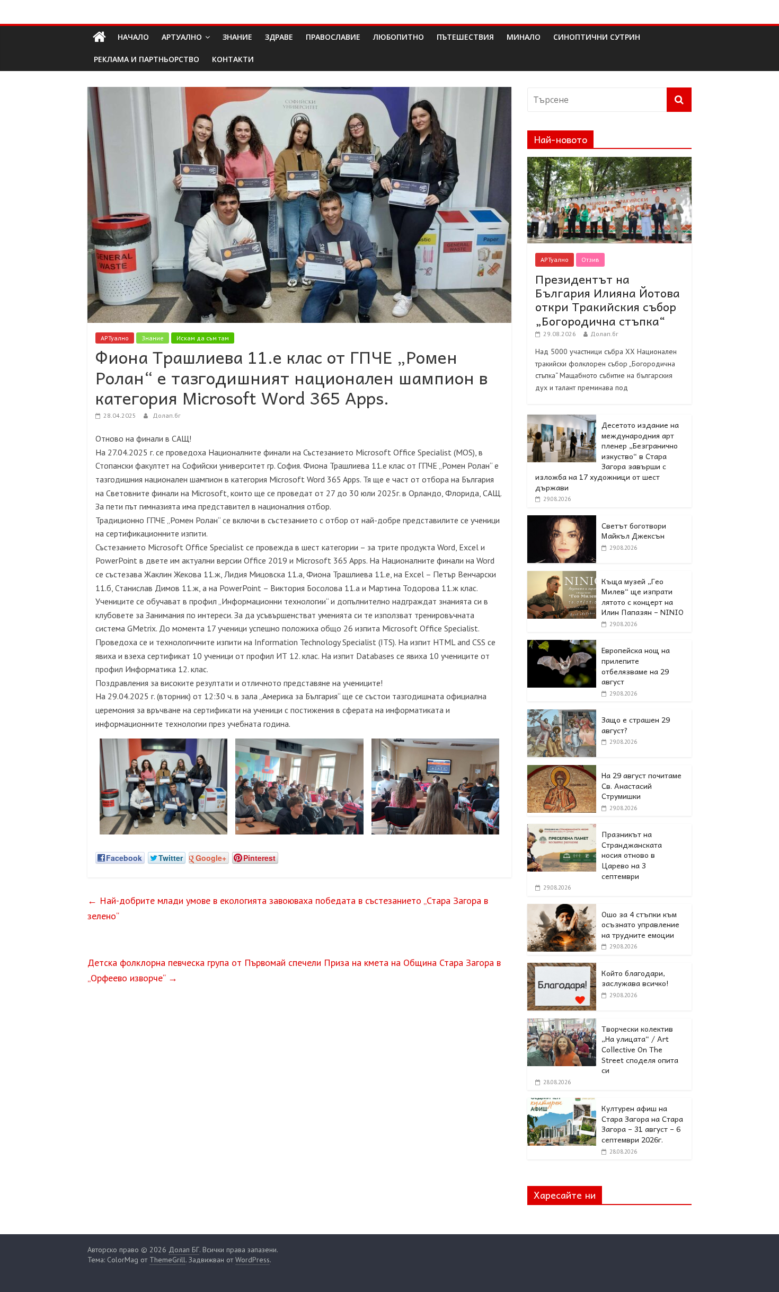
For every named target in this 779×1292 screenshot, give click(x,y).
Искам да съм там (202, 338)
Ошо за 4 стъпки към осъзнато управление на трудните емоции (640, 924)
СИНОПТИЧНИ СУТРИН (596, 37)
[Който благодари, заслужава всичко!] (561, 968)
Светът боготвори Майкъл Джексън (633, 531)
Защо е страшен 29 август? (635, 725)
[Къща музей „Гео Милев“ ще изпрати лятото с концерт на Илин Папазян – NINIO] (561, 577)
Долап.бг (167, 415)
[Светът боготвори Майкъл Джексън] (561, 521)
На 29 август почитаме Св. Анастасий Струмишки (641, 785)
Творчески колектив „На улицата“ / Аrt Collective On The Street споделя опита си (639, 1049)
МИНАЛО (524, 37)
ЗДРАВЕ (279, 37)
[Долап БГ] (99, 37)
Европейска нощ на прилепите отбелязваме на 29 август (635, 665)
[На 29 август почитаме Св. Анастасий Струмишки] (561, 771)
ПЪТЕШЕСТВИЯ (465, 37)
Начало (133, 37)
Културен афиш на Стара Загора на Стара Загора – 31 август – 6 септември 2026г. (642, 1123)
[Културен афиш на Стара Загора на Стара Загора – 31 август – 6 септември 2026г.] (561, 1104)
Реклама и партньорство (146, 59)
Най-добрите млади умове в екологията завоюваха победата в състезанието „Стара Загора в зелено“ (287, 908)
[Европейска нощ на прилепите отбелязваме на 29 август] (561, 646)
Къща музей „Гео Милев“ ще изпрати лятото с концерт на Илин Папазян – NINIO (642, 596)
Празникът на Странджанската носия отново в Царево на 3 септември (631, 854)
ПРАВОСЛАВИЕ (333, 37)
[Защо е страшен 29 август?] (561, 715)
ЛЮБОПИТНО (398, 37)
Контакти (233, 59)
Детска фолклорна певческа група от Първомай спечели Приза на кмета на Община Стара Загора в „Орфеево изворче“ (294, 970)
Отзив (590, 259)
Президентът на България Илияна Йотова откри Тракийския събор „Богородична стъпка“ (607, 299)
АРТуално (182, 37)
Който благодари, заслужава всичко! (635, 978)
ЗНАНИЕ (237, 37)
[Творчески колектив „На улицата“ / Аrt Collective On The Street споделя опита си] (561, 1024)
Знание (152, 338)
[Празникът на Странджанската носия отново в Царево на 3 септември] (561, 829)
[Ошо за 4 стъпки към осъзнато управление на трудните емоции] (561, 910)
